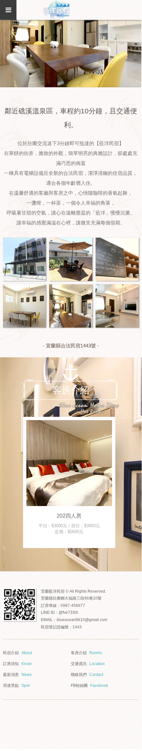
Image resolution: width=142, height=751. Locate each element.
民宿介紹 (17, 653)
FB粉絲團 (89, 685)
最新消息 (17, 674)
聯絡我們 (87, 674)
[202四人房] (69, 463)
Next (125, 482)
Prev (16, 482)
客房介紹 (86, 653)
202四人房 (69, 516)
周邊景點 (16, 685)
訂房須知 (17, 663)
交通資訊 (88, 663)
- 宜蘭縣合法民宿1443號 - (71, 345)
